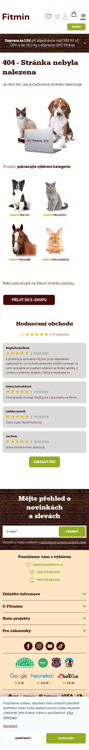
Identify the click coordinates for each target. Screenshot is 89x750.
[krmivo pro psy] (20, 197)
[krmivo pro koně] (20, 242)
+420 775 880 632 (48, 572)
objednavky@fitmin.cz (48, 564)
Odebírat (72, 531)
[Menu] (83, 16)
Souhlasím (66, 738)
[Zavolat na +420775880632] (57, 17)
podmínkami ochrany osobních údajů (63, 542)
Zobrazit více (44, 462)
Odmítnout (23, 738)
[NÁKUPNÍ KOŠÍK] (74, 16)
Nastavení (10, 726)
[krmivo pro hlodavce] (55, 242)
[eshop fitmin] (44, 125)
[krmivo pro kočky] (55, 197)
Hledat (76, 27)
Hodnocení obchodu (44, 323)
